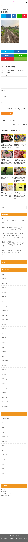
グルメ (3, 427)
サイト (3, 102)
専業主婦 (4, 441)
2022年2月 (5, 301)
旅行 (3, 450)
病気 (3, 464)
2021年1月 (5, 356)
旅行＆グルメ (5, 455)
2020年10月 (5, 360)
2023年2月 (5, 278)
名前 (3, 90)
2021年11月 (5, 315)
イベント (4, 423)
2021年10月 (5, 319)
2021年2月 (5, 351)
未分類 (3, 459)
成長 (3, 445)
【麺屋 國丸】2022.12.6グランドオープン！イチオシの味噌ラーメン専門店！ (13, 228)
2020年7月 (5, 370)
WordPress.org (5, 495)
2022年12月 (5, 283)
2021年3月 (5, 347)
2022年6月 (5, 287)
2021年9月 (5, 324)
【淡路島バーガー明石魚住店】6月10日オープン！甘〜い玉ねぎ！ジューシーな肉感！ (13, 220)
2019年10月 (5, 406)
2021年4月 (5, 342)
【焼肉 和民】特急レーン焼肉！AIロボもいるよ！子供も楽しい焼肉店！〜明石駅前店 (13, 252)
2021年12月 (5, 310)
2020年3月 (5, 388)
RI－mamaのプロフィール (14, 535)
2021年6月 (5, 333)
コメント (4, 75)
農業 (3, 477)
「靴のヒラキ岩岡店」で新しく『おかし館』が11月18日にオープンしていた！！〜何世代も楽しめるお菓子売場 (13, 235)
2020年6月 (5, 374)
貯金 (3, 473)
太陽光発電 (5, 436)
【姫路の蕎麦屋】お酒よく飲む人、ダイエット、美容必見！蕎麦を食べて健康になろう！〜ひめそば (13, 243)
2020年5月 (5, 379)
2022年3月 (5, 297)
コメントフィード (6, 493)
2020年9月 (5, 365)
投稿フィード (5, 491)
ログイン (3, 489)
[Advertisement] (14, 514)
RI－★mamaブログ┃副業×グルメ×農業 (17, 538)
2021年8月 (5, 328)
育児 (3, 468)
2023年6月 (5, 274)
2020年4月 (5, 383)
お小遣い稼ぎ (5, 418)
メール (3, 96)
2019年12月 (5, 397)
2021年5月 (5, 338)
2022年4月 (5, 292)
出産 (3, 432)
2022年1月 (5, 306)
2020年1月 (5, 392)
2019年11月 (5, 401)
